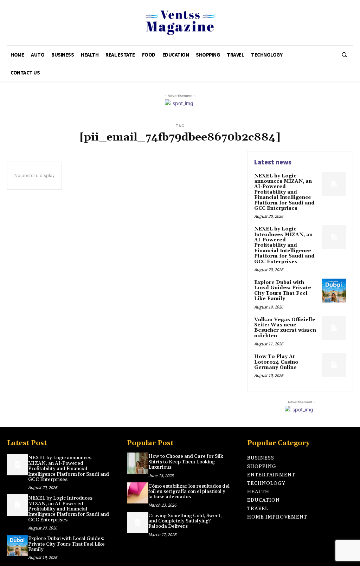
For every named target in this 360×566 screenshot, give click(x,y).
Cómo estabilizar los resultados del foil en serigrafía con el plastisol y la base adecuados (189, 491)
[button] (344, 55)
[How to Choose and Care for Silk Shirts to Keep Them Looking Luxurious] (137, 463)
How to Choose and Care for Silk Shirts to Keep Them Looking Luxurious (185, 461)
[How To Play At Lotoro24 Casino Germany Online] (334, 365)
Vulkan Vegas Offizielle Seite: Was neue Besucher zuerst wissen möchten (285, 328)
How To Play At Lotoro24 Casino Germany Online (276, 362)
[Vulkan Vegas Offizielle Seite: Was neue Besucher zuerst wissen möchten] (334, 328)
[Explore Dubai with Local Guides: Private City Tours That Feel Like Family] (334, 290)
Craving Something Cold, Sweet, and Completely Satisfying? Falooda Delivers (185, 521)
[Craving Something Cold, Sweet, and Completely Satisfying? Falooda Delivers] (137, 522)
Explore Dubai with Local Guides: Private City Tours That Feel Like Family (282, 290)
